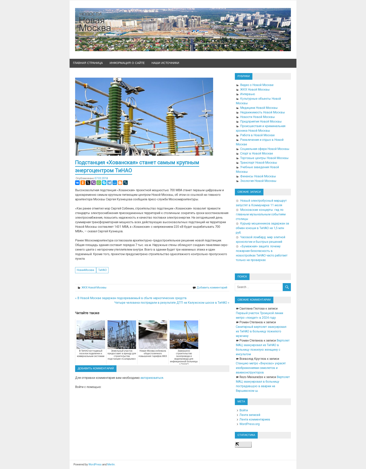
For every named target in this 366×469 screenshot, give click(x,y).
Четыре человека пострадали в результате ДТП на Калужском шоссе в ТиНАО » (171, 302)
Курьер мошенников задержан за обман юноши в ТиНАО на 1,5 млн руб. (262, 228)
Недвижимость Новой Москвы (262, 112)
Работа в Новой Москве (257, 135)
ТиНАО (102, 270)
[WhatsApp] (98, 182)
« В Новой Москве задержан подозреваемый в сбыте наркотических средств (131, 298)
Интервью (247, 94)
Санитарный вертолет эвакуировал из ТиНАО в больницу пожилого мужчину (261, 331)
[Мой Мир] (114, 182)
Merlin (111, 464)
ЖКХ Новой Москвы (94, 287)
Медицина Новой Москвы (259, 108)
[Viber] (93, 182)
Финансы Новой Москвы (258, 176)
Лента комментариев (254, 419)
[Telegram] (109, 182)
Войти (243, 410)
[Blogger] (120, 182)
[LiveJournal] (125, 182)
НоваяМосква (85, 270)
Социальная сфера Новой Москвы (264, 149)
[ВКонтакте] (77, 182)
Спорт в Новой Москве (256, 153)
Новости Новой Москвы (257, 117)
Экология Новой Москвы (258, 181)
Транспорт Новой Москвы (258, 162)
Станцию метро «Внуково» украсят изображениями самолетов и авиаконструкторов (261, 368)
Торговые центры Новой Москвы (264, 158)
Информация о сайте (127, 63)
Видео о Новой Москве (257, 85)
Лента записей (249, 415)
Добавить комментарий (212, 287)
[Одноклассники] (82, 182)
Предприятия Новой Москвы (261, 121)
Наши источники (165, 63)
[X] (88, 182)
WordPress (95, 464)
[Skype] (104, 182)
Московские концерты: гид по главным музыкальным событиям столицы (261, 214)
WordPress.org (249, 424)
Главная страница (88, 63)
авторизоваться (151, 378)
